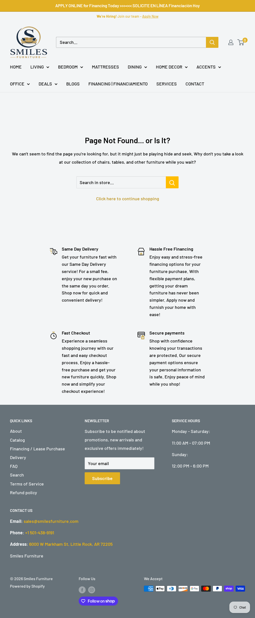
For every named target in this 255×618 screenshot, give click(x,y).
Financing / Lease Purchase (37, 448)
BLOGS (73, 83)
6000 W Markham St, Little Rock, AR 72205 (71, 544)
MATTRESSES (105, 66)
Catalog (17, 440)
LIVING (37, 66)
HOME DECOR (169, 66)
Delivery (18, 457)
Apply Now (150, 16)
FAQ (13, 466)
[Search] (212, 42)
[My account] (230, 42)
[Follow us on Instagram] (91, 589)
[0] (241, 42)
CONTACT (195, 83)
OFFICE (17, 83)
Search (17, 475)
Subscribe (102, 478)
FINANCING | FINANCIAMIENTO (118, 83)
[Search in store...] (172, 182)
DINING (135, 66)
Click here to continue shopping (127, 198)
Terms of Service (27, 483)
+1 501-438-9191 (39, 532)
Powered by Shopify (27, 586)
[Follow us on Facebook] (82, 589)
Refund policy (23, 492)
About (16, 431)
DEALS (45, 83)
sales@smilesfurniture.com (51, 521)
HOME (16, 66)
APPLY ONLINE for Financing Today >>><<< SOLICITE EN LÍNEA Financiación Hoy (127, 5)
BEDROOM (68, 66)
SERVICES (166, 83)
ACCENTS (206, 66)
